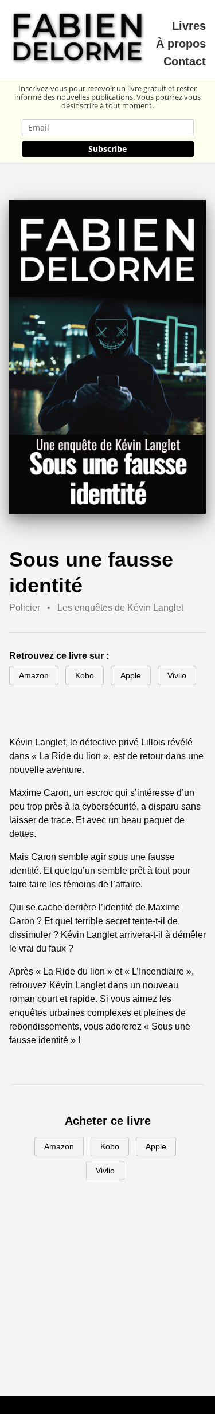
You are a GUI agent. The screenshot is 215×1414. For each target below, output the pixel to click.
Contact (184, 61)
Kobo (84, 675)
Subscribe (107, 148)
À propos (181, 43)
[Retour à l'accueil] (78, 39)
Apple (130, 675)
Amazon (34, 675)
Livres (189, 25)
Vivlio (176, 675)
